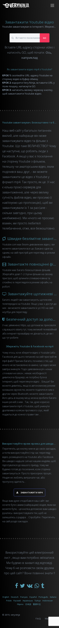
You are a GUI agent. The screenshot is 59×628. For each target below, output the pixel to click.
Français (24, 597)
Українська (28, 600)
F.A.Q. (38, 618)
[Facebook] (16, 586)
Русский (17, 600)
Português (43, 597)
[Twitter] (22, 586)
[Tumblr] (42, 586)
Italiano (53, 597)
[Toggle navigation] (52, 5)
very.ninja (15, 614)
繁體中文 (37, 604)
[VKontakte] (30, 586)
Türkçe (37, 600)
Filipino (20, 604)
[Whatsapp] (37, 586)
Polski (9, 600)
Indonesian (48, 600)
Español (33, 597)
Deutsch (14, 597)
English (6, 597)
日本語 (28, 604)
